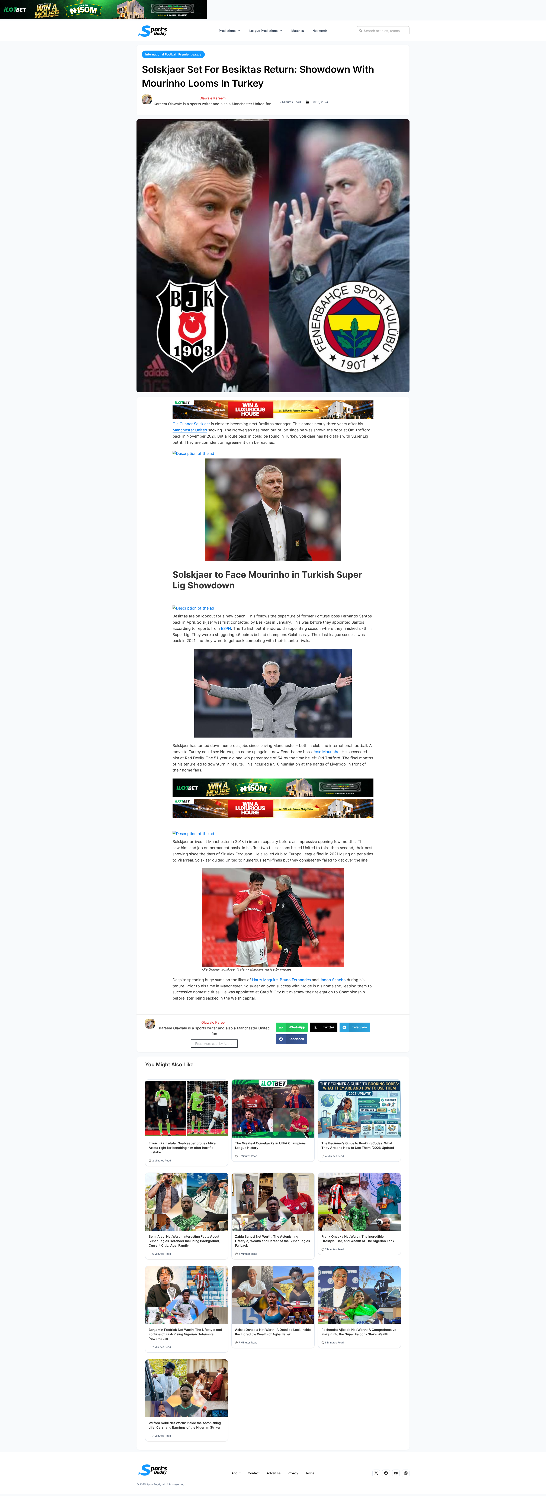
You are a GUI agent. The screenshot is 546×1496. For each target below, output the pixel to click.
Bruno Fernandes (295, 980)
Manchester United (190, 430)
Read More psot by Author (214, 1044)
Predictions (227, 30)
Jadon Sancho (333, 980)
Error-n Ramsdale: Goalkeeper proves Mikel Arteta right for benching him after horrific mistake (182, 1147)
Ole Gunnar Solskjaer (191, 424)
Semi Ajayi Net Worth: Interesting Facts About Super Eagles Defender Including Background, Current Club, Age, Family (184, 1240)
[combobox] (383, 30)
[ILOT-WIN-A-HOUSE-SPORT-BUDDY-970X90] (103, 18)
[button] (173, 54)
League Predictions (263, 30)
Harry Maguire (265, 980)
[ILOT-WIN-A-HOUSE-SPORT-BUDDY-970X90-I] (273, 417)
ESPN (226, 628)
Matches (297, 30)
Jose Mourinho (326, 751)
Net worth (319, 30)
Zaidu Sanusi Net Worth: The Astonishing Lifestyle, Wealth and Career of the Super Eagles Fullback (272, 1240)
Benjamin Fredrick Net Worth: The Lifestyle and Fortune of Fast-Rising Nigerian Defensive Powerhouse (185, 1334)
